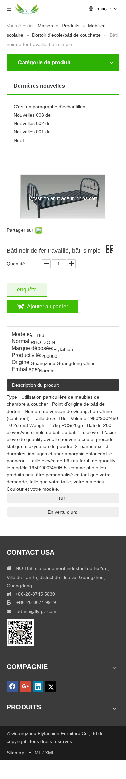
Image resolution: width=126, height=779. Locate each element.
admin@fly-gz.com (36, 611)
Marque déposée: (32, 348)
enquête (27, 290)
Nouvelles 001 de (32, 130)
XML (50, 752)
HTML (35, 752)
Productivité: (26, 355)
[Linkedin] (38, 686)
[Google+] (25, 686)
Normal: (21, 341)
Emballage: (25, 369)
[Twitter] (50, 686)
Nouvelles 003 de (32, 114)
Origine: (21, 362)
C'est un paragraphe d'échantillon (49, 105)
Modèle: (21, 334)
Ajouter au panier (47, 306)
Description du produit (35, 385)
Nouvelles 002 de (32, 122)
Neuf (19, 139)
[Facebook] (12, 686)
